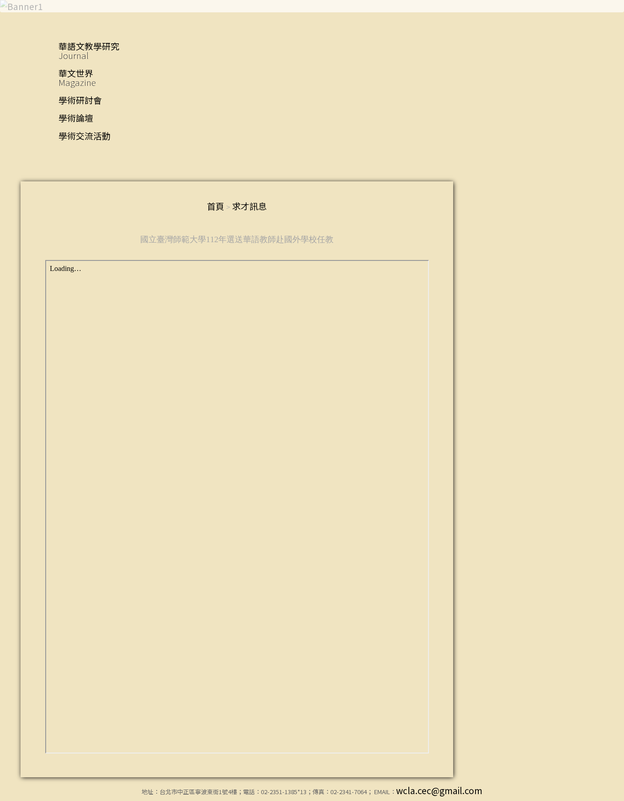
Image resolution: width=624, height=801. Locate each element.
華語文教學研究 (88, 50)
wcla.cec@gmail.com (439, 790)
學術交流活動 (84, 135)
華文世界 (77, 77)
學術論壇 (75, 117)
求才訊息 (249, 206)
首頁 (215, 206)
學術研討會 (80, 100)
